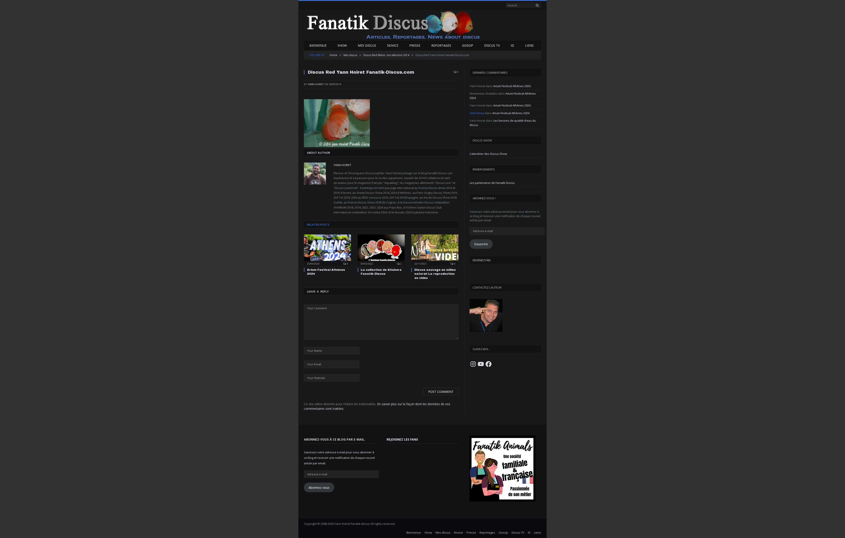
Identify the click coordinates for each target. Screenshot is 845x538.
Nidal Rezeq (477, 113)
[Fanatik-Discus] (393, 24)
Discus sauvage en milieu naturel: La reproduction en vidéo (435, 273)
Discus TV (492, 45)
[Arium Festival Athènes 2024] (327, 249)
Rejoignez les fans (402, 439)
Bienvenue (318, 45)
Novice (392, 45)
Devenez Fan (481, 260)
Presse (414, 45)
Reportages (441, 45)
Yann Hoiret (316, 84)
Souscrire (481, 244)
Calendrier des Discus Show (488, 154)
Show (342, 45)
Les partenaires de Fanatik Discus (492, 183)
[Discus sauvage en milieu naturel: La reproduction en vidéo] (434, 249)
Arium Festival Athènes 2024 (512, 86)
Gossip (467, 45)
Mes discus (367, 45)
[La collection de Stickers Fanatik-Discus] (381, 249)
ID (512, 45)
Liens (529, 45)
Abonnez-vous (319, 487)
